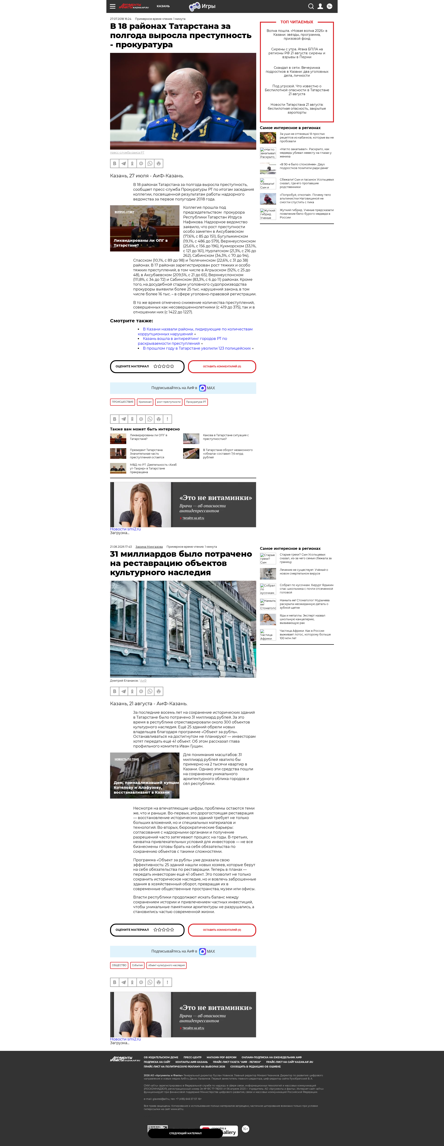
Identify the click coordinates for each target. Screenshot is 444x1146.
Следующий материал (185, 1133)
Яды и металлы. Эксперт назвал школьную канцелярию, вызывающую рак (302, 619)
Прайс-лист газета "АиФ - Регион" (237, 1062)
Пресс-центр (192, 1057)
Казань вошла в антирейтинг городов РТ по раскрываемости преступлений (182, 341)
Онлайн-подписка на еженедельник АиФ (272, 1057)
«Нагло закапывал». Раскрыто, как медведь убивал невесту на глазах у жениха (306, 152)
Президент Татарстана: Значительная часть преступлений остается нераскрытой (137, 455)
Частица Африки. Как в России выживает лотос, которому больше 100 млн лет (305, 634)
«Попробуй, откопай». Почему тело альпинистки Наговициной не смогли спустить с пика (305, 198)
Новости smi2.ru (125, 529)
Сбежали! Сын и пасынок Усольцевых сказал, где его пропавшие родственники (307, 183)
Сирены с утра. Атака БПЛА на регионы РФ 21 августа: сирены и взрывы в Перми (296, 53)
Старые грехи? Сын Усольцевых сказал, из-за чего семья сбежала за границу (306, 558)
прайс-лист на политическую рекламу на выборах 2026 (184, 1066)
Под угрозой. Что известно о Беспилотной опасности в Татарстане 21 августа (297, 90)
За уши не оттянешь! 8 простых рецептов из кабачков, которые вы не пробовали (307, 137)
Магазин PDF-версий (221, 1057)
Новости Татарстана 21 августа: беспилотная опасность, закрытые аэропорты (297, 109)
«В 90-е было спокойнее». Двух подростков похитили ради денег (304, 166)
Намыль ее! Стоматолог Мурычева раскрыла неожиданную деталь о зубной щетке (305, 604)
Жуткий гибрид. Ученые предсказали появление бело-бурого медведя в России (307, 213)
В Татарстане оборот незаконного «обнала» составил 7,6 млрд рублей (228, 453)
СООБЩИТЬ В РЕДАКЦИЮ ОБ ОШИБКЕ (255, 1066)
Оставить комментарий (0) (222, 366)
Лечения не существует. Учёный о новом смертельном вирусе (304, 571)
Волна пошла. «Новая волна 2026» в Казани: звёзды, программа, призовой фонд (297, 35)
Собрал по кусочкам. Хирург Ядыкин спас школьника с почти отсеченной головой (306, 588)
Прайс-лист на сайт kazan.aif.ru (289, 1062)
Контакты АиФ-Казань (192, 1062)
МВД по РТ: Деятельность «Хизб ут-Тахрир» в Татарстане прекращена (153, 468)
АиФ (143, 680)
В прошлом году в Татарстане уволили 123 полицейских (197, 348)
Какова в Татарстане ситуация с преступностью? (226, 437)
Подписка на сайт (157, 1062)
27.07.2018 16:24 (120, 19)
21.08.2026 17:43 (121, 546)
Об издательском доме (161, 1057)
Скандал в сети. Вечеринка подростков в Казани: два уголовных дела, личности (297, 72)
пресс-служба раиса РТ (127, 152)
